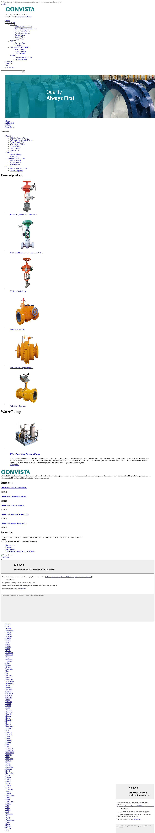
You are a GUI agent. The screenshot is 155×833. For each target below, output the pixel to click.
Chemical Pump (20, 43)
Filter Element (20, 53)
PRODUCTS (10, 23)
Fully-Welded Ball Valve (14, 551)
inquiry (12, 465)
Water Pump (19, 45)
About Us (8, 63)
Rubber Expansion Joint (23, 57)
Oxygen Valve (20, 35)
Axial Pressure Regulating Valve (21, 368)
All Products (9, 123)
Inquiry (3, 539)
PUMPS (13, 41)
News (7, 65)
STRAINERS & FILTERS (20, 47)
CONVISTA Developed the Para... (14, 496)
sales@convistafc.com (24, 17)
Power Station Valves (22, 31)
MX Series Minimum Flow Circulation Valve (26, 253)
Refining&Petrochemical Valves (26, 29)
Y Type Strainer (20, 51)
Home (7, 21)
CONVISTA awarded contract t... (14, 523)
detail (17, 465)
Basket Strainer (20, 49)
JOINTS (13, 55)
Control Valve (20, 37)
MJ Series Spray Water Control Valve (23, 215)
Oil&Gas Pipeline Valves (23, 27)
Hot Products (10, 545)
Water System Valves (22, 33)
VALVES (13, 25)
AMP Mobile (10, 549)
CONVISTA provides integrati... (13, 505)
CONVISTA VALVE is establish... (14, 488)
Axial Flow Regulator (18, 406)
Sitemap (8, 547)
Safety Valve (19, 39)
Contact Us (9, 68)
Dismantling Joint (21, 59)
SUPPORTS (10, 61)
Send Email (5, 557)
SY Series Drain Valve (18, 291)
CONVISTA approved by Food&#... (15, 514)
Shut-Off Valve (29, 551)
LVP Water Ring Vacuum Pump (25, 454)
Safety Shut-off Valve (17, 329)
